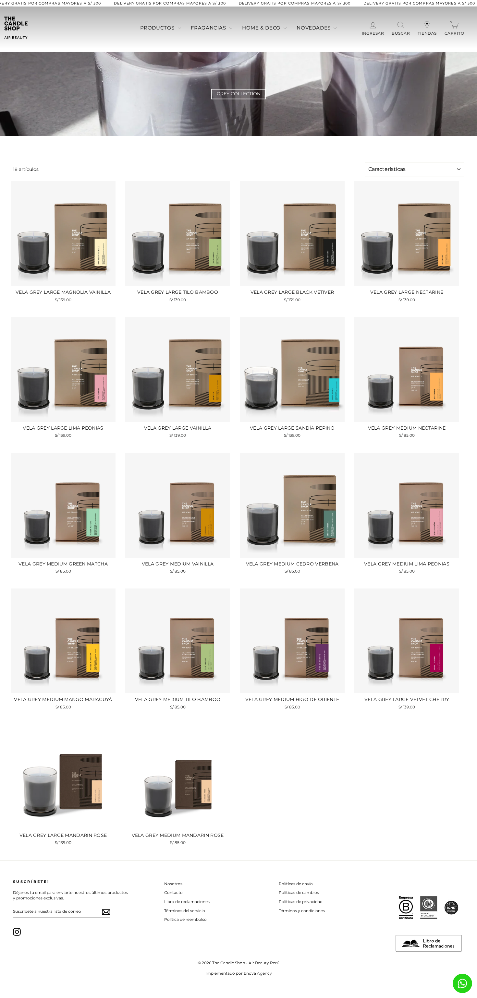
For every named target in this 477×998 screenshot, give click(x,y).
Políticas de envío (296, 883)
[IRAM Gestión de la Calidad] (428, 907)
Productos (158, 28)
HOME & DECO (262, 28)
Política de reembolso (185, 919)
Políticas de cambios (299, 892)
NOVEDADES (314, 28)
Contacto (173, 892)
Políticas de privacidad (301, 901)
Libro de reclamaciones (187, 901)
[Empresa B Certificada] (406, 907)
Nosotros (173, 883)
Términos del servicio (184, 910)
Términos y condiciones (302, 910)
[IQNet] (451, 907)
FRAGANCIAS (209, 28)
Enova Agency (258, 973)
